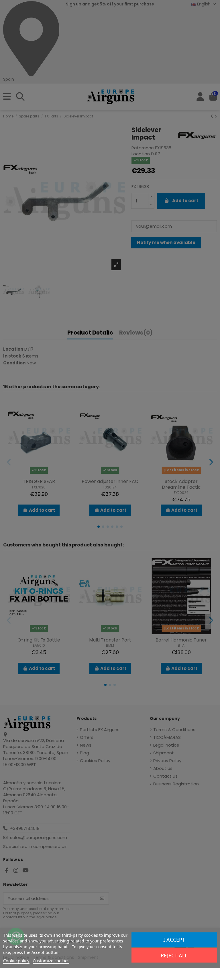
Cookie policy (16, 960)
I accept (174, 939)
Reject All (174, 955)
